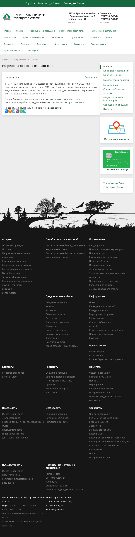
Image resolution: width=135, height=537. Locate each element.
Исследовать (61, 44)
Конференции (110, 84)
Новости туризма (11, 474)
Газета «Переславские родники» (106, 359)
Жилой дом (51, 481)
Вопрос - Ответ (9, 376)
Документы (8, 257)
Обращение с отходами (115, 104)
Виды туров (8, 482)
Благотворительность (100, 376)
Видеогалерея (96, 351)
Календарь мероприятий (116, 70)
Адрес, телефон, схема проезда (62, 345)
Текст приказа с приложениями (67, 102)
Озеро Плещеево (11, 273)
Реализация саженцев (57, 322)
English (29, 3)
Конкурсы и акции (112, 74)
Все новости (91, 77)
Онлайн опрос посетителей (71, 31)
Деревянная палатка (56, 485)
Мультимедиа (77, 37)
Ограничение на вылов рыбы (104, 281)
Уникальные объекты (100, 429)
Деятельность (53, 318)
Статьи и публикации (114, 89)
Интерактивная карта (100, 265)
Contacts (31, 505)
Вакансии (108, 109)
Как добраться (96, 245)
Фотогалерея (52, 337)
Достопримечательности (102, 269)
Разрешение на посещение (42, 31)
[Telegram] (13, 111)
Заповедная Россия (74, 3)
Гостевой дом (53, 473)
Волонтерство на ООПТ (101, 388)
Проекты (50, 384)
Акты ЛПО (108, 93)
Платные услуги (97, 253)
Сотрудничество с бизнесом (60, 376)
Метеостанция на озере (101, 284)
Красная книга (96, 449)
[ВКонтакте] (6, 111)
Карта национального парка (16, 265)
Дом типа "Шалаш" (55, 477)
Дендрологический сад (33, 37)
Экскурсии (51, 326)
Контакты (110, 37)
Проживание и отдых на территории (21, 50)
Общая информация (12, 245)
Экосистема (95, 425)
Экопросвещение (11, 417)
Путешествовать (98, 44)
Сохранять (79, 44)
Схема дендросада (55, 314)
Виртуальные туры (55, 341)
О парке (19, 31)
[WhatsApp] (21, 111)
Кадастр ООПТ (96, 433)
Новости (34, 59)
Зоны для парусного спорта (103, 288)
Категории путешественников (17, 478)
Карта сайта (8, 509)
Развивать (8, 44)
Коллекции (51, 310)
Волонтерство (9, 292)
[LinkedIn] (96, 498)
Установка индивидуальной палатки (64, 489)
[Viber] (17, 111)
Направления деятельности (16, 253)
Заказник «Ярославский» (15, 277)
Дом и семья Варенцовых (15, 437)
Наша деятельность (12, 429)
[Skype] (24, 111)
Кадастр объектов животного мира (107, 437)
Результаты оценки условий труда (113, 99)
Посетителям (10, 37)
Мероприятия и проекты (116, 79)
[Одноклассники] (10, 111)
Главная (7, 31)
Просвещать (42, 44)
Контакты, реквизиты (13, 372)
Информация (57, 37)
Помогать (25, 44)
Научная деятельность (57, 417)
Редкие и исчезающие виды (103, 417)
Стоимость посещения (57, 334)
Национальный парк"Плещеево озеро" (29, 16)
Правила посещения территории (106, 249)
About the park (17, 505)
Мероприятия (96, 384)
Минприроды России (49, 3)
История (6, 249)
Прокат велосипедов (56, 330)
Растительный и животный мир (18, 269)
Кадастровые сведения (14, 261)
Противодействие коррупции (17, 281)
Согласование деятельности (104, 31)
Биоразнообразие (98, 421)
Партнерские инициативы (59, 380)
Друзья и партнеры (12, 284)
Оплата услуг (96, 37)
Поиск (19, 509)
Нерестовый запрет (99, 261)
